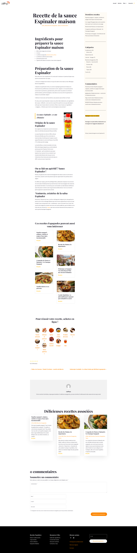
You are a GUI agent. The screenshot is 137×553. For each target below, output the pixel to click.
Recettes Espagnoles (52, 25)
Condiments (88, 50)
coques (48, 207)
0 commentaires (64, 25)
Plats (124, 3)
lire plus (38, 240)
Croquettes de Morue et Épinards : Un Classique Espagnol (43, 262)
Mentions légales (74, 545)
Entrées (120, 3)
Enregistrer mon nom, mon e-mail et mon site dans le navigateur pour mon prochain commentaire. (52, 510)
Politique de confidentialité (76, 541)
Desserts (131, 3)
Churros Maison (34, 541)
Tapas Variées (33, 539)
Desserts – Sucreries (91, 62)
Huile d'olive (88, 54)
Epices (51, 334)
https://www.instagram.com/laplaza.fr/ (95, 133)
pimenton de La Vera (51, 54)
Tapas (59, 25)
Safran (88, 52)
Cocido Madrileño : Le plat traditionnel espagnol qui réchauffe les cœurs (65, 296)
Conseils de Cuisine (54, 539)
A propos (72, 548)
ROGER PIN (88, 102)
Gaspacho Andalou (34, 543)
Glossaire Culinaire (54, 541)
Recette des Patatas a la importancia (64, 245)
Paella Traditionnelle (35, 537)
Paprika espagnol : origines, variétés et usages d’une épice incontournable (42, 235)
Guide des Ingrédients (55, 537)
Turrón (87, 72)
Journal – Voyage (89, 57)
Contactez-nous (54, 543)
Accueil (114, 3)
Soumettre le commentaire (98, 514)
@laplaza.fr (101, 123)
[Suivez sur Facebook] (71, 538)
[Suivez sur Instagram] (73, 538)
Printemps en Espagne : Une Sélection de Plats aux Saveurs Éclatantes (65, 270)
